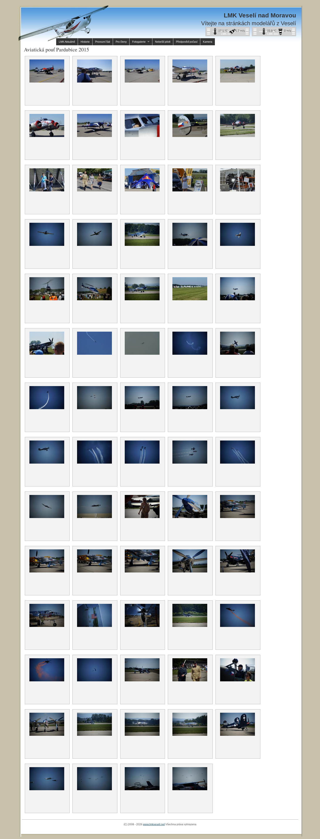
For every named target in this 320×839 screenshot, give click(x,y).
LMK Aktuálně (67, 41)
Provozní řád (102, 41)
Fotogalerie (139, 41)
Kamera (207, 41)
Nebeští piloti (162, 41)
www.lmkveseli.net (154, 824)
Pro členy (121, 41)
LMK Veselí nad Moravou (260, 15)
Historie (85, 41)
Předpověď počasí (186, 41)
